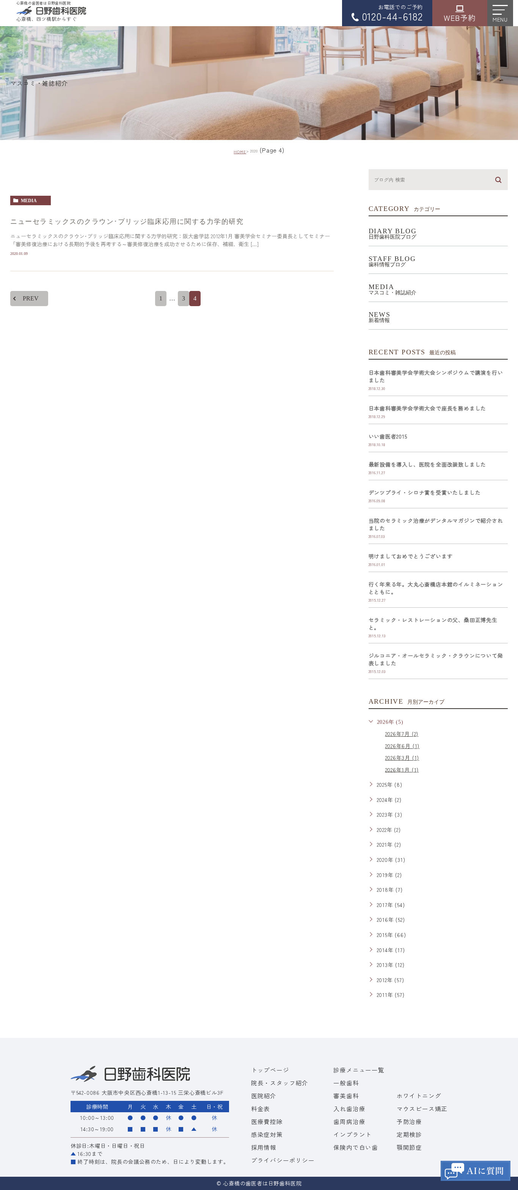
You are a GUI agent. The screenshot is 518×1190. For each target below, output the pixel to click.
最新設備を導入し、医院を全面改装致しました (428, 464)
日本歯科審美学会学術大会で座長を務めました (428, 408)
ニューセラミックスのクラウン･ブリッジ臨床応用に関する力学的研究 (126, 221)
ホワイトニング (419, 1095)
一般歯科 (346, 1082)
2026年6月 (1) (402, 746)
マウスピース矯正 (422, 1108)
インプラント (352, 1134)
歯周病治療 (349, 1121)
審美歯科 (346, 1095)
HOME (240, 151)
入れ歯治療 (349, 1108)
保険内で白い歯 (355, 1147)
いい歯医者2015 (388, 436)
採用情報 (263, 1147)
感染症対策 (267, 1134)
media (29, 200)
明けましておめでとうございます (411, 556)
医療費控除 (267, 1121)
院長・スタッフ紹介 (279, 1082)
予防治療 (409, 1121)
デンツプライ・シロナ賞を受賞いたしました (425, 492)
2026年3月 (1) (402, 757)
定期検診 (409, 1134)
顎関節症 (409, 1147)
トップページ (270, 1070)
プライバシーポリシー (283, 1160)
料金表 (260, 1108)
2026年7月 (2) (402, 733)
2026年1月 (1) (402, 769)
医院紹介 (263, 1095)
